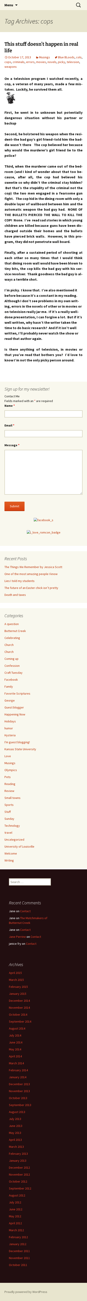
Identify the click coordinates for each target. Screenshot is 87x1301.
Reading (9, 784)
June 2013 (15, 1126)
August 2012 (17, 1195)
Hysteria (10, 735)
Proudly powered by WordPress (25, 1292)
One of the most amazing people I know (31, 574)
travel (8, 833)
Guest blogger (14, 707)
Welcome (10, 853)
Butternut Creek (15, 631)
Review (9, 791)
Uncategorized (14, 839)
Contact (25, 911)
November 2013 (19, 1091)
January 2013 (17, 1161)
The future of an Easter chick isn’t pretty (31, 588)
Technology (12, 826)
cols (79, 57)
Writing (9, 860)
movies (41, 62)
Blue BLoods (66, 57)
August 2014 (17, 1028)
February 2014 (18, 1070)
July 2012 (15, 1202)
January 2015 (17, 994)
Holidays (10, 721)
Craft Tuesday (13, 673)
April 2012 (15, 1223)
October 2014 (18, 1014)
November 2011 (19, 1258)
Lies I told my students (19, 581)
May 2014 (15, 1049)
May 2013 (15, 1133)
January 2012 (17, 1244)
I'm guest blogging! (17, 742)
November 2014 (19, 1008)
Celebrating (12, 638)
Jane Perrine (17, 937)
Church (9, 645)
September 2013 (20, 1105)
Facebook (11, 680)
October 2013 (18, 1098)
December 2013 (19, 1084)
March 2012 (16, 1230)
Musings (44, 57)
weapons (10, 67)
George (9, 700)
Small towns (12, 798)
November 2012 (19, 1174)
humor (8, 728)
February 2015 (18, 987)
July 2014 (15, 1035)
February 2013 (18, 1154)
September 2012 (20, 1188)
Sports (9, 805)
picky (61, 62)
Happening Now (14, 714)
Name (9, 406)
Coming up (11, 659)
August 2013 (17, 1112)
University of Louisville (19, 846)
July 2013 (15, 1119)
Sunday (9, 819)
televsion (73, 62)
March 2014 (16, 1063)
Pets (7, 777)
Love (7, 756)
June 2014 (15, 1042)
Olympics (10, 770)
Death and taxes (15, 595)
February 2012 (18, 1237)
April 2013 (15, 1140)
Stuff (7, 812)
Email (9, 425)
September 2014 (20, 1021)
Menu (8, 5)
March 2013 (16, 1147)
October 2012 (18, 1181)
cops (7, 62)
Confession (12, 666)
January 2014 (17, 1077)
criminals (19, 62)
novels (52, 62)
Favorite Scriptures (17, 693)
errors (30, 62)
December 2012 (19, 1167)
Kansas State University (20, 749)
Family (8, 686)
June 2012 (15, 1209)
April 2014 (15, 1056)
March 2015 (16, 980)
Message (11, 445)
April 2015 (15, 973)
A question (11, 624)
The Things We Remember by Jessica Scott (33, 567)
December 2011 (19, 1251)
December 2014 (19, 1001)
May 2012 (15, 1216)
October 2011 (18, 1265)
